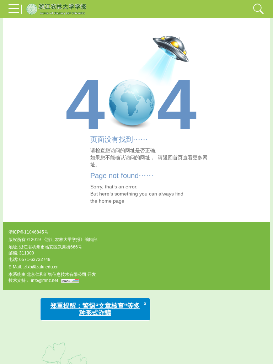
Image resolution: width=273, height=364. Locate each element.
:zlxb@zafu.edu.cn (41, 266)
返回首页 (173, 157)
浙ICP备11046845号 (28, 232)
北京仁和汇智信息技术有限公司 (56, 274)
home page (111, 201)
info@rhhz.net (44, 280)
